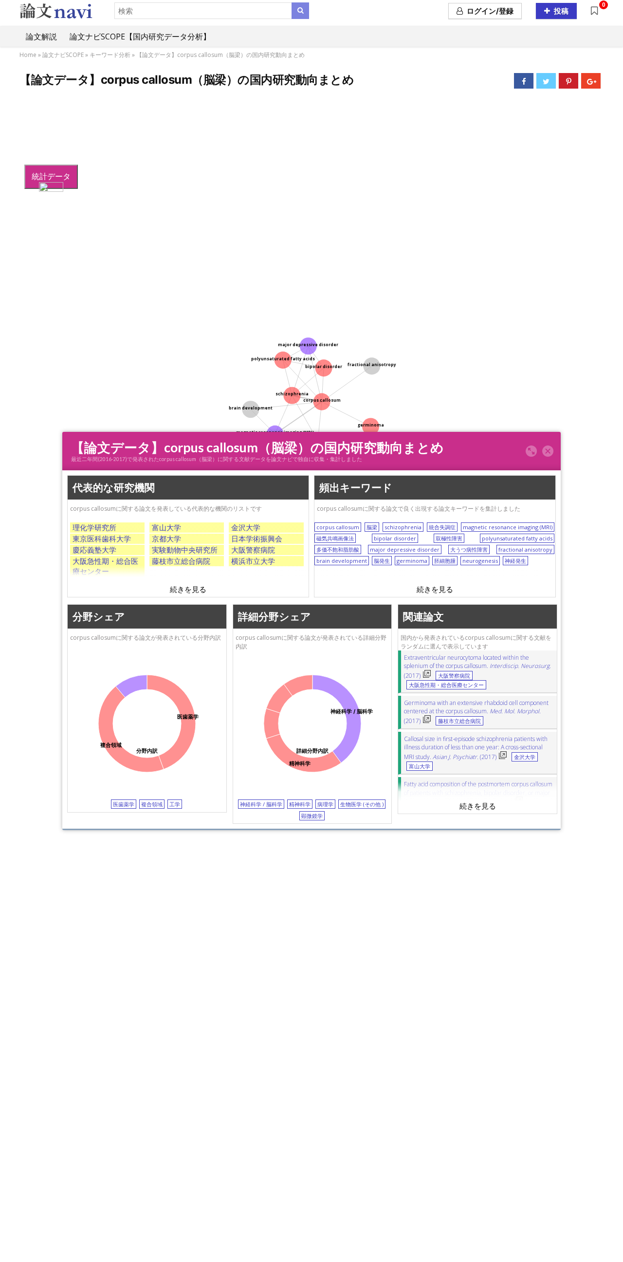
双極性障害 (449, 538)
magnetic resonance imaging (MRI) (507, 527)
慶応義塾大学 (94, 550)
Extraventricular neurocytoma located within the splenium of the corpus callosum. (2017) (477, 666)
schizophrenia (403, 527)
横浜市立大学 (253, 561)
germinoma (412, 560)
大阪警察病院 (253, 550)
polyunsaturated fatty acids (517, 538)
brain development (341, 560)
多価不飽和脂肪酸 (337, 549)
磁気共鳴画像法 (335, 538)
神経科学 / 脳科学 (261, 804)
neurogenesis (480, 560)
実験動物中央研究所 (185, 550)
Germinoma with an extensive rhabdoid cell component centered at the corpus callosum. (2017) (476, 712)
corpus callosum (337, 527)
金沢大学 (245, 527)
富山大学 (166, 527)
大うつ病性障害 (469, 549)
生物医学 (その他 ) (362, 804)
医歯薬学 (123, 804)
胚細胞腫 (445, 560)
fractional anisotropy (525, 549)
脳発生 (382, 560)
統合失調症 (442, 527)
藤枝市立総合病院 (181, 561)
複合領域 (152, 804)
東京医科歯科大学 (102, 538)
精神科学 (300, 804)
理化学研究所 (94, 527)
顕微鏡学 (312, 815)
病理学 (325, 804)
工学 (174, 804)
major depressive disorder (405, 549)
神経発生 (515, 560)
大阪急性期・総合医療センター (105, 566)
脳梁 (371, 527)
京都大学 (166, 538)
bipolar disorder (395, 538)
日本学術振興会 (256, 538)
